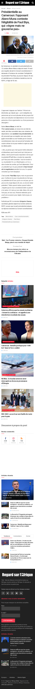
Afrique (9, 8)
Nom (2, 606)
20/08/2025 (15, 33)
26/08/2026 (5, 385)
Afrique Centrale (16, 8)
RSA (7, 33)
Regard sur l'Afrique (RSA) (12, 681)
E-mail (3, 612)
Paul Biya (17, 219)
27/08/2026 (5, 350)
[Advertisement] (18, 95)
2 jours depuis (14, 528)
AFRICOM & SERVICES (7, 684)
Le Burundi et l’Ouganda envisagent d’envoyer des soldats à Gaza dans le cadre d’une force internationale (21, 516)
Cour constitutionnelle (21, 216)
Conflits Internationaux (11, 306)
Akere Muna (9, 216)
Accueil (3, 8)
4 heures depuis (15, 510)
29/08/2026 (5, 317)
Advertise (12, 677)
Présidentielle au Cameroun (10, 222)
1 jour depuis (14, 520)
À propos (4, 677)
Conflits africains (9, 374)
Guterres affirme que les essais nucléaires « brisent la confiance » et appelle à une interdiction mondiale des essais (16, 312)
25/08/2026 (5, 419)
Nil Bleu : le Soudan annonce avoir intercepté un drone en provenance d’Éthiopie (14, 381)
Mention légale (22, 677)
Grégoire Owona (7, 219)
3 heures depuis (7, 497)
